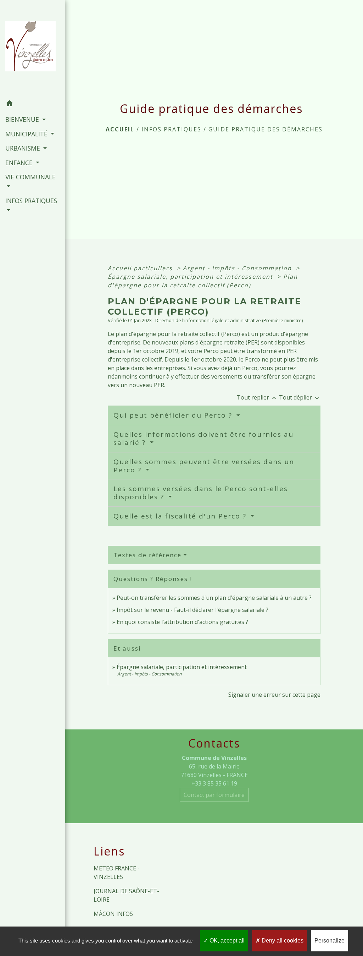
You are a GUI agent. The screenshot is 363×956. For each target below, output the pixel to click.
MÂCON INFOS (113, 914)
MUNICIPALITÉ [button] (27, 134)
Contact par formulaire (214, 795)
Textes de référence (147, 555)
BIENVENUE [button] (23, 119)
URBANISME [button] (23, 148)
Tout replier (257, 397)
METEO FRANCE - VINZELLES (117, 872)
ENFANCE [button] (19, 162)
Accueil (120, 129)
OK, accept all (226, 941)
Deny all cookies (281, 941)
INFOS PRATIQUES (171, 129)
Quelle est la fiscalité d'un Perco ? (181, 516)
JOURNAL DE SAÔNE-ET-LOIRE (126, 895)
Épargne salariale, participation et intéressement (191, 277)
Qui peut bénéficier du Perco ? (174, 415)
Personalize (329, 941)
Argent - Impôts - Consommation (238, 268)
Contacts (214, 743)
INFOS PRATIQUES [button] (31, 200)
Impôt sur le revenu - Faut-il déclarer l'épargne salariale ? (192, 610)
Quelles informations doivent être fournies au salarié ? (203, 438)
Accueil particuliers (141, 268)
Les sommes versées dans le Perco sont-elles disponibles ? (200, 492)
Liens (109, 851)
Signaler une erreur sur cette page (274, 695)
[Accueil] (32, 48)
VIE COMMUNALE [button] (30, 177)
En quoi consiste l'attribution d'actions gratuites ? (182, 622)
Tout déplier (299, 397)
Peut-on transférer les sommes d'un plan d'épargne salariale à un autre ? (214, 598)
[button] (32, 104)
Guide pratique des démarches (265, 129)
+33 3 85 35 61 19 (214, 783)
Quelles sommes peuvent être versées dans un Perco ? (203, 465)
